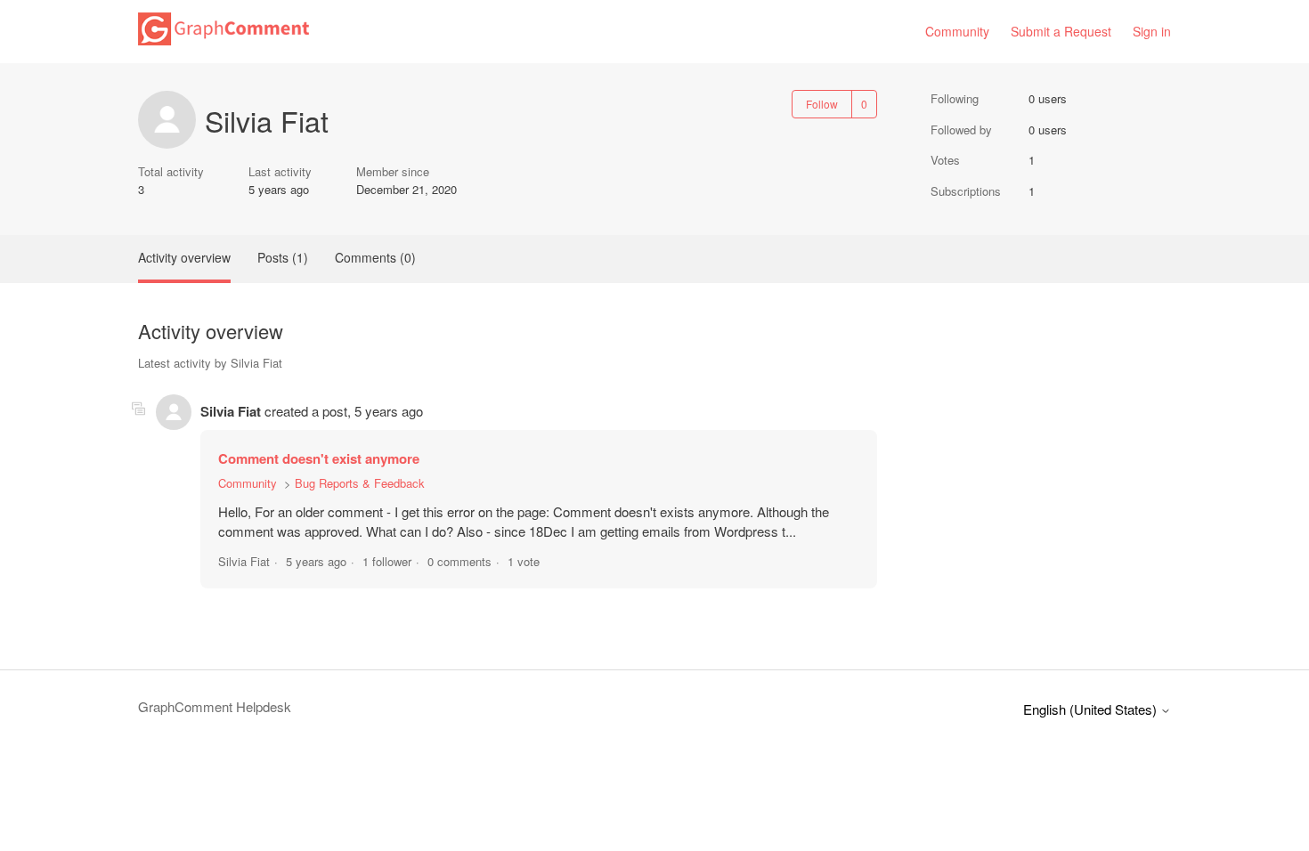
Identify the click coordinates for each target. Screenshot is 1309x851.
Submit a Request (1061, 31)
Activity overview (184, 257)
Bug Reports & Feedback (360, 482)
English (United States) (1091, 709)
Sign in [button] (1152, 31)
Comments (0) (375, 257)
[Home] (223, 39)
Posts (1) (282, 257)
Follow (822, 103)
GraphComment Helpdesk (214, 706)
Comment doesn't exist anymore (318, 458)
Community (957, 31)
